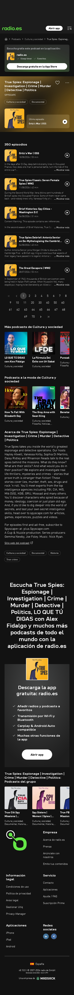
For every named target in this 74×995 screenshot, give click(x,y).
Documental (38, 102)
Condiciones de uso (17, 887)
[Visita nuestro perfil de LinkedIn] (45, 936)
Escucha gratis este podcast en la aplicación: (33, 48)
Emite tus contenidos (55, 864)
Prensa (47, 846)
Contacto (48, 883)
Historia (54, 553)
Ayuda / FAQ (50, 896)
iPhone (10, 933)
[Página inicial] (6, 39)
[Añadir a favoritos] (57, 83)
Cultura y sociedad (16, 102)
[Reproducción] (65, 121)
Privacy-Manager (16, 914)
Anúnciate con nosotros (51, 855)
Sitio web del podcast (17, 543)
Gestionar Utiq (14, 907)
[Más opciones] (67, 82)
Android (10, 946)
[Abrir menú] (69, 28)
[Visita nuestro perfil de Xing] (53, 936)
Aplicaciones (50, 889)
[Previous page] (16, 296)
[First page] (9, 296)
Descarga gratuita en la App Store (37, 66)
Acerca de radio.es (54, 840)
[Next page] (41, 317)
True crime (12, 560)
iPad (8, 939)
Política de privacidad (18, 893)
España (39, 964)
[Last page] (48, 317)
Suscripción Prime (54, 903)
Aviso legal (12, 900)
